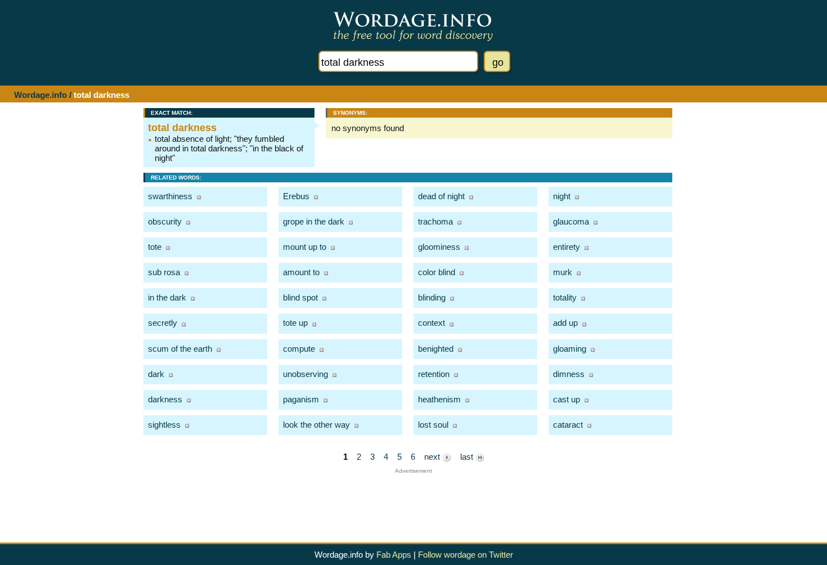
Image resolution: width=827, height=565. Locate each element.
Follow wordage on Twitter (465, 554)
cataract (568, 424)
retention (434, 374)
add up (565, 323)
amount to (301, 272)
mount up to (304, 247)
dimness (569, 374)
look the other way (316, 424)
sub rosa (164, 272)
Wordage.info (40, 95)
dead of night (441, 196)
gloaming (569, 348)
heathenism (439, 399)
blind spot (300, 297)
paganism (301, 399)
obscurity (165, 221)
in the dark (167, 297)
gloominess (439, 247)
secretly (162, 323)
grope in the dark (313, 221)
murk (562, 272)
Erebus (296, 196)
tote (154, 247)
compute (299, 348)
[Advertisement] (413, 499)
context (431, 323)
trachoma (435, 221)
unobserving (305, 374)
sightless (164, 424)
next (433, 456)
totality (565, 297)
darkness (165, 399)
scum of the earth (180, 348)
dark (156, 374)
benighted (435, 348)
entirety (566, 247)
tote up (295, 323)
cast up (566, 399)
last (467, 456)
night (561, 196)
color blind (436, 272)
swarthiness (170, 196)
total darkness (182, 127)
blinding (432, 297)
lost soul (433, 424)
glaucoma (571, 221)
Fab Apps (393, 554)
